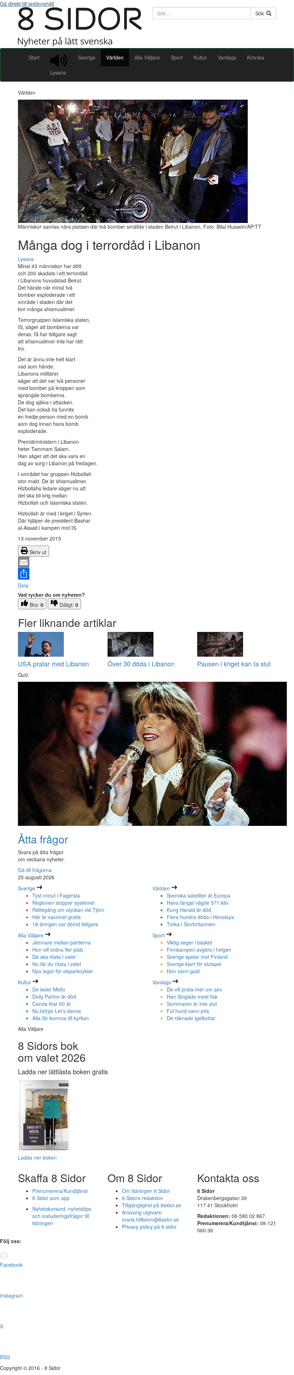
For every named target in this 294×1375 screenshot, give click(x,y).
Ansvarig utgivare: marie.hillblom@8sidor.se (150, 1216)
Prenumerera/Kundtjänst (60, 1190)
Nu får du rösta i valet (56, 963)
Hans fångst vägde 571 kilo (197, 902)
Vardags (227, 57)
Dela (23, 585)
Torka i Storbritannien (191, 924)
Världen (115, 57)
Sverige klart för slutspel (194, 963)
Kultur (200, 57)
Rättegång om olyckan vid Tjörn (68, 909)
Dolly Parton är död (54, 996)
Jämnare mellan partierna (61, 942)
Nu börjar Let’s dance (56, 1010)
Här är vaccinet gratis (56, 916)
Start (34, 57)
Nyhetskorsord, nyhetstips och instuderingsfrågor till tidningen (61, 1216)
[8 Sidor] (80, 44)
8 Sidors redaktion (142, 1198)
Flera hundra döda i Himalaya (200, 916)
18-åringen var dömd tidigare (65, 924)
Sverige (86, 57)
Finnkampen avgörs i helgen (199, 949)
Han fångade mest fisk (192, 996)
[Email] (147, 562)
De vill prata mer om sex (194, 989)
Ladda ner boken (37, 1157)
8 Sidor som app (51, 1198)
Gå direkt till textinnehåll (27, 3)
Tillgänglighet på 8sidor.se (151, 1205)
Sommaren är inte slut (192, 1003)
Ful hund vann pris (188, 1010)
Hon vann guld (183, 971)
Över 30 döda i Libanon (141, 663)
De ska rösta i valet (54, 956)
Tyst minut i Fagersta (56, 895)
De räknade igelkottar (191, 1018)
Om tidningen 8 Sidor (146, 1190)
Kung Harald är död (189, 909)
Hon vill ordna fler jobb (57, 949)
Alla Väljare (147, 57)
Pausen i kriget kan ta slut (234, 663)
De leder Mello (48, 989)
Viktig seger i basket (189, 942)
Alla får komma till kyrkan (60, 1018)
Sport (177, 57)
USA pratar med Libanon (53, 663)
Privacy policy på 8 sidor (149, 1226)
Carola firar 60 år (51, 1003)
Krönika (255, 57)
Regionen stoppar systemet (63, 902)
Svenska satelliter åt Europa (198, 895)
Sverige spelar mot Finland (197, 956)
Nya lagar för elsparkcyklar (62, 971)
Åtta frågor (43, 839)
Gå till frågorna (35, 870)
